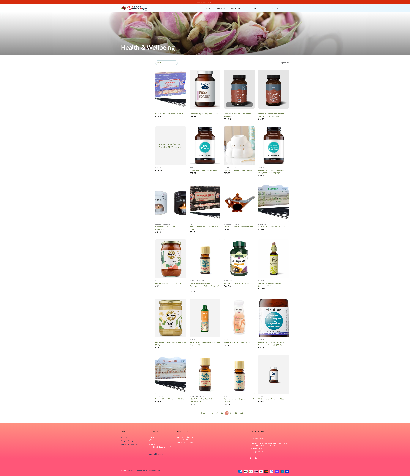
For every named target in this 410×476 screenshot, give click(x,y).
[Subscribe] (287, 438)
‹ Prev (202, 413)
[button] (272, 8)
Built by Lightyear (154, 470)
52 (222, 413)
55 (236, 413)
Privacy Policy (127, 441)
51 (217, 413)
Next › (241, 413)
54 (231, 413)
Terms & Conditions (129, 444)
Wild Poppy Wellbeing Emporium (137, 470)
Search (124, 437)
